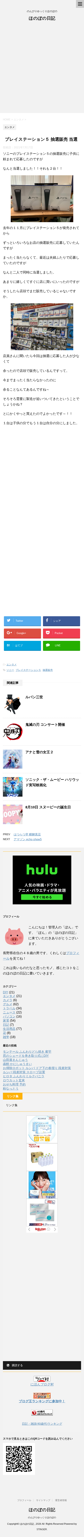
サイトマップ (43, 1500)
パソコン (9, 1016)
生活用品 (9, 1028)
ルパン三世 (34, 697)
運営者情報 (61, 1500)
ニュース (9, 1012)
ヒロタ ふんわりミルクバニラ (23, 1076)
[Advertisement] (42, 69)
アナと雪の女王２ (39, 752)
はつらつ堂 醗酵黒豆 (27, 834)
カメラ (7, 1000)
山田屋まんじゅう (15, 1059)
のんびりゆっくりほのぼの (42, 1517)
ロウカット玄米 (14, 1080)
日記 (6, 1024)
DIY (5, 992)
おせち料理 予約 (14, 1084)
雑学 (6, 1037)
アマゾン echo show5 (28, 839)
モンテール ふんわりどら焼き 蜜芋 (27, 1051)
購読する (17, 1365)
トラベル (9, 1008)
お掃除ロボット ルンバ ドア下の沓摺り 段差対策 (37, 1068)
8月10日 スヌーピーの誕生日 (48, 807)
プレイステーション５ (28, 670)
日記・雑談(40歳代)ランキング (42, 1423)
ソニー (10, 670)
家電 (6, 1020)
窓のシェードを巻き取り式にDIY (26, 1055)
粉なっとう (11, 1088)
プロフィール (24, 1500)
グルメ (7, 1004)
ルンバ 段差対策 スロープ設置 (24, 1072)
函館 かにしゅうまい (17, 1064)
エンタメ (11, 664)
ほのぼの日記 (42, 18)
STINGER (42, 1529)
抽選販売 (48, 670)
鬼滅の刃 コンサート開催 (45, 725)
